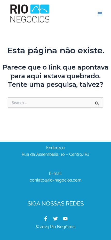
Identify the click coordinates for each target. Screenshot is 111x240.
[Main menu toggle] (100, 14)
